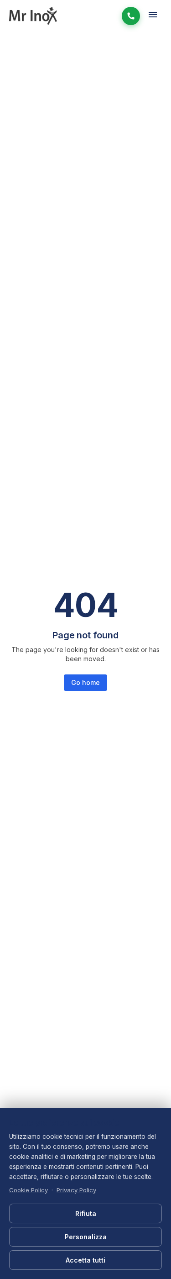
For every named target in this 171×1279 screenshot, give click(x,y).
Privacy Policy (76, 1190)
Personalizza (86, 1237)
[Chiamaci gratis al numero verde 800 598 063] (131, 16)
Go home (85, 682)
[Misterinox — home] (33, 16)
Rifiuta (85, 1213)
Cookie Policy (28, 1190)
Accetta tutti (85, 1260)
